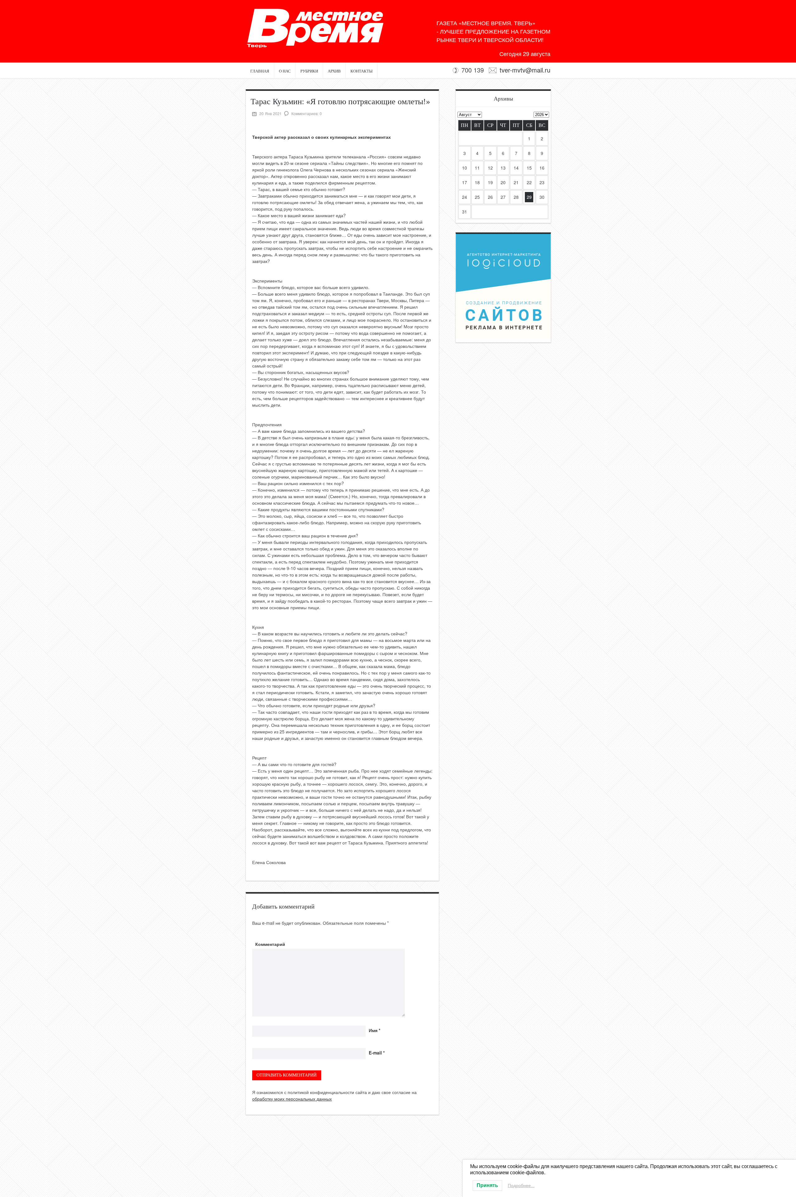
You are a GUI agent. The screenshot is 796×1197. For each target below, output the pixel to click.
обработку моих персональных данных (292, 1099)
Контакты (361, 71)
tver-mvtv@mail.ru (525, 69)
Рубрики (309, 71)
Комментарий (270, 944)
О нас (285, 71)
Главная (259, 71)
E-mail (377, 1053)
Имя (374, 1030)
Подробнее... (521, 1185)
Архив (334, 71)
